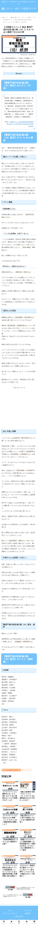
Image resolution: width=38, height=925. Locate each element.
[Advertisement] (19, 407)
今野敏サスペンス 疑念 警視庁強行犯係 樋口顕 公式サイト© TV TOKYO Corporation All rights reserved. (20, 124)
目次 (17, 73)
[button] (34, 526)
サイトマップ (27, 910)
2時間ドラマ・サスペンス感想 (12, 770)
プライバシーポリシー (10, 913)
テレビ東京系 (27, 770)
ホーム (10, 910)
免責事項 (28, 913)
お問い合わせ (19, 916)
